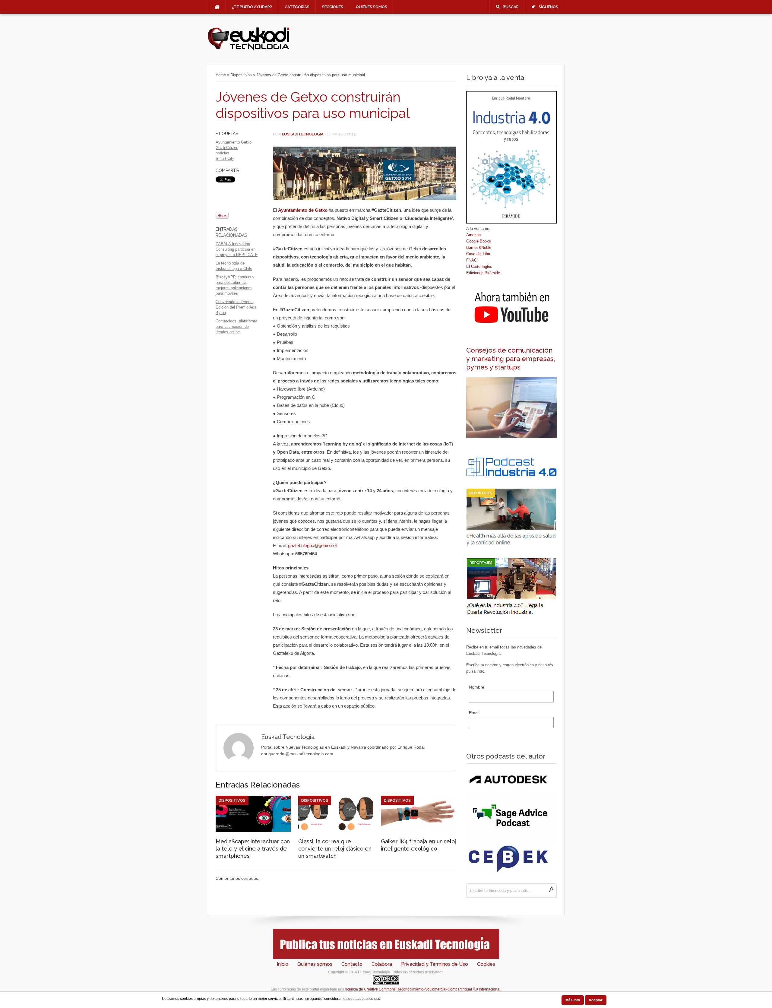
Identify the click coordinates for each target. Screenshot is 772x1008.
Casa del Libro (478, 254)
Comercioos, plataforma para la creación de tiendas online (236, 326)
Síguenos (548, 7)
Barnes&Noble (478, 247)
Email (474, 712)
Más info (572, 1000)
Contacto (351, 964)
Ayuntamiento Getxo (234, 142)
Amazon (473, 235)
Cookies (486, 964)
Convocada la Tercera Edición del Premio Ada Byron (236, 307)
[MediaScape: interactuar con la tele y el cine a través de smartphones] (253, 830)
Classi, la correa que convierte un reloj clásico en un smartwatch (335, 848)
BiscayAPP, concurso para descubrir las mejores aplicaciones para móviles (235, 285)
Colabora (382, 964)
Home (221, 75)
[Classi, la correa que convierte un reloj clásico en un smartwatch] (335, 830)
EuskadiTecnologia (303, 134)
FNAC (471, 260)
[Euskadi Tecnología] (248, 48)
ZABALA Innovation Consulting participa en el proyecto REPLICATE (237, 249)
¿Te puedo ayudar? (252, 7)
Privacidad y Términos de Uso (434, 964)
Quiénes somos (371, 7)
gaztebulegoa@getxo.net (312, 545)
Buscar (511, 7)
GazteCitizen (227, 147)
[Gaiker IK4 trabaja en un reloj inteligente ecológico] (418, 830)
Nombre (476, 687)
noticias (222, 153)
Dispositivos (241, 75)
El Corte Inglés (479, 266)
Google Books (478, 241)
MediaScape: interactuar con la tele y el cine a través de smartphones (253, 848)
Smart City (225, 158)
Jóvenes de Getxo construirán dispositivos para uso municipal (313, 105)
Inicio (282, 964)
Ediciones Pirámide (483, 273)
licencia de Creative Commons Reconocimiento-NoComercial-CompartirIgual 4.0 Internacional (422, 989)
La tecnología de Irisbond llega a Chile (234, 266)
